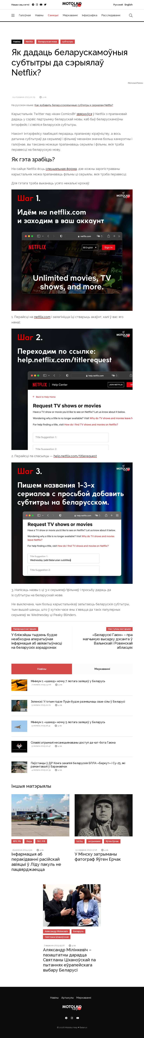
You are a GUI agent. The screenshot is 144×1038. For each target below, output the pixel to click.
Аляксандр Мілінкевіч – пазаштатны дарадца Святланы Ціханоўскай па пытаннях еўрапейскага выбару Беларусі (69, 960)
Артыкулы (67, 997)
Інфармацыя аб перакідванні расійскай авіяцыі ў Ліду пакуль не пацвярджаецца (36, 862)
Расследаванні (111, 15)
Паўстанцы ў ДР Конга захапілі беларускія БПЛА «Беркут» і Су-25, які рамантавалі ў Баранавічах (78, 764)
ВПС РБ (17, 841)
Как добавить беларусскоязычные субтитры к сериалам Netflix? (74, 105)
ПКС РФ (41, 841)
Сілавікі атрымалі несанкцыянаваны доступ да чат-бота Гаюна (73, 742)
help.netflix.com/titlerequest (75, 456)
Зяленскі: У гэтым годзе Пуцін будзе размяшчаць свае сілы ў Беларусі (78, 701)
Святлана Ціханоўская (57, 937)
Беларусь (78, 931)
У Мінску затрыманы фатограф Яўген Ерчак (98, 857)
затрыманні (94, 841)
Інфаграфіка (89, 15)
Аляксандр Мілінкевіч (56, 931)
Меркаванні (70, 15)
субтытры (67, 41)
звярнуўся (84, 114)
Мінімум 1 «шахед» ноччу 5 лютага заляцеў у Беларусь (68, 722)
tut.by (79, 841)
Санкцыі (53, 15)
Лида (29, 841)
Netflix (29, 41)
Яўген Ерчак (112, 841)
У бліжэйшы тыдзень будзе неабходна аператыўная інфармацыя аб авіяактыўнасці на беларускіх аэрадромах (36, 641)
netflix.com (42, 317)
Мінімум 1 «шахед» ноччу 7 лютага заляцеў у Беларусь (68, 681)
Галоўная (25, 15)
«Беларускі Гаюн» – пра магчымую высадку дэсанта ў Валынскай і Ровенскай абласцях (108, 641)
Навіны (39, 15)
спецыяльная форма (61, 169)
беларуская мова (47, 41)
